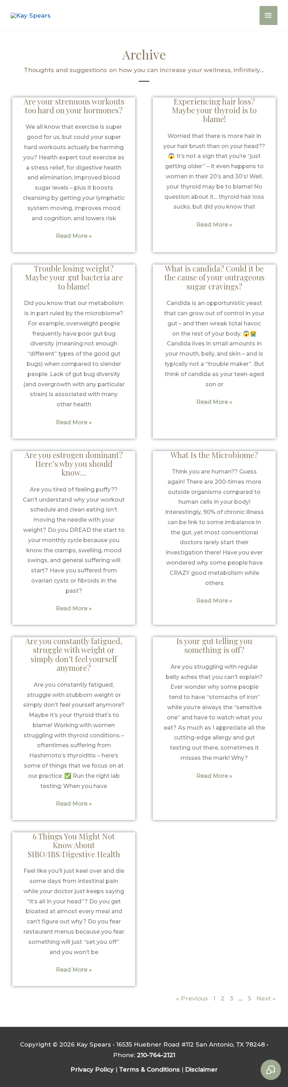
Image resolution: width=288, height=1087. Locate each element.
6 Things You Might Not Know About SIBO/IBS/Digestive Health (74, 845)
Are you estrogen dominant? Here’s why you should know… (74, 464)
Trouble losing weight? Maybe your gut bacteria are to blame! (74, 277)
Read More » (74, 236)
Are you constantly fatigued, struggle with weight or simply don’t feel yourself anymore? (73, 654)
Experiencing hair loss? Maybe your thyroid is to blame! (214, 110)
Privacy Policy (92, 1069)
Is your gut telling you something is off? (214, 645)
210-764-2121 (156, 1055)
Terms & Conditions (149, 1069)
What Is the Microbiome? (214, 455)
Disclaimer (201, 1069)
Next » (266, 998)
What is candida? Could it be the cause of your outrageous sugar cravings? (214, 277)
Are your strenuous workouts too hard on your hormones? (74, 105)
